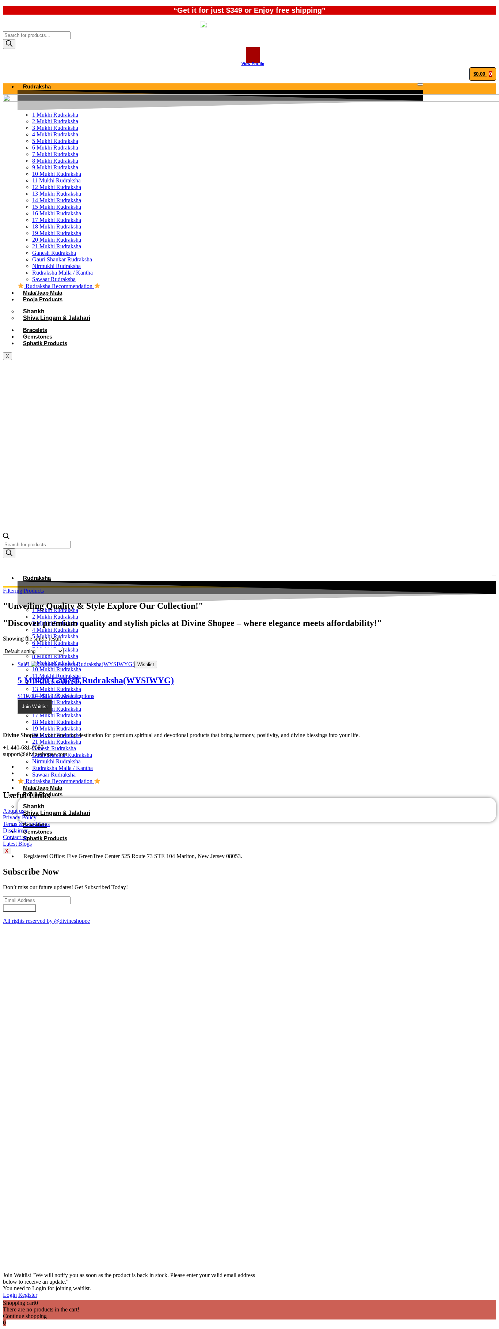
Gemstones (37, 831)
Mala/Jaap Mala (42, 788)
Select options (78, 696)
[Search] (9, 44)
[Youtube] (20, 780)
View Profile (252, 63)
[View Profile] (253, 55)
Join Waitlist (35, 706)
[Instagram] (20, 773)
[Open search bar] (6, 537)
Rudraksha (37, 86)
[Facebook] (20, 766)
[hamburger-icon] (420, 84)
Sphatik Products (45, 838)
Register (27, 1295)
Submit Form (19, 908)
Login (10, 1295)
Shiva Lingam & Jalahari (56, 813)
